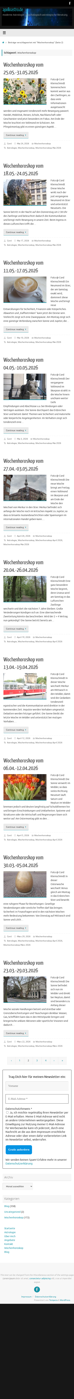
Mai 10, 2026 (23, 337)
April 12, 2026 (23, 738)
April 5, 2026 (23, 835)
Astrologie (12, 148)
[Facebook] (69, 3)
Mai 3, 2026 (22, 439)
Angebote (9, 1240)
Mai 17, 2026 (23, 240)
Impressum (26, 1296)
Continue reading (15, 135)
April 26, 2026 (23, 536)
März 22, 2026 (23, 1041)
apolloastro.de (13, 9)
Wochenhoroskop (42, 143)
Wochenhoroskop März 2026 (16, 945)
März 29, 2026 (23, 936)
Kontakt (8, 1244)
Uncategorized (12, 1211)
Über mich (9, 1236)
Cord (9, 143)
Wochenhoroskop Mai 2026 (48, 148)
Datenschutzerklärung (19, 1163)
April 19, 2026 (23, 637)
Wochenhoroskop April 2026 (48, 540)
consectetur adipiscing (40, 1278)
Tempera (53, 1300)
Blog (6, 1206)
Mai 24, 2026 (23, 143)
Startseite (9, 1228)
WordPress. (65, 1300)
